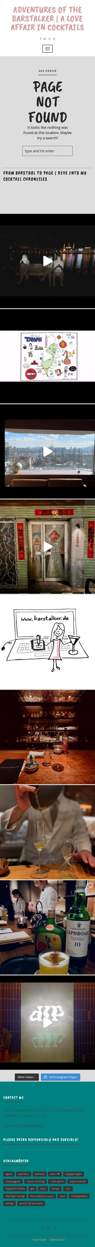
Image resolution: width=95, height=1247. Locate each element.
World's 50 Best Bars (31, 1203)
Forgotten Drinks (15, 1188)
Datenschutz (56, 1240)
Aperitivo (23, 1173)
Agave (9, 1173)
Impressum (38, 1240)
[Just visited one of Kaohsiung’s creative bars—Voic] (47, 546)
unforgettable (79, 1196)
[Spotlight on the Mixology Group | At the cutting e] (47, 927)
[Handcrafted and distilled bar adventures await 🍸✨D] (47, 642)
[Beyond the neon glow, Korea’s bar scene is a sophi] (47, 451)
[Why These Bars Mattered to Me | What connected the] (47, 737)
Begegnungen (73, 1173)
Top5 (62, 1196)
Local (43, 1188)
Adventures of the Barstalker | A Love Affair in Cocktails (47, 18)
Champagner (13, 1181)
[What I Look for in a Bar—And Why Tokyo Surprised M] (47, 832)
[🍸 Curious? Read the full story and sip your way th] (47, 356)
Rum (67, 1188)
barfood (39, 1173)
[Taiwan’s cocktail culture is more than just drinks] (47, 261)
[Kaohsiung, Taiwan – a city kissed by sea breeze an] (47, 1022)
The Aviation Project (42, 1196)
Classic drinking (35, 1181)
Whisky (9, 1203)
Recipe (55, 1188)
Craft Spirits (57, 1181)
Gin (32, 1188)
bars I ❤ (54, 1173)
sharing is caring (15, 1196)
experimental (78, 1181)
